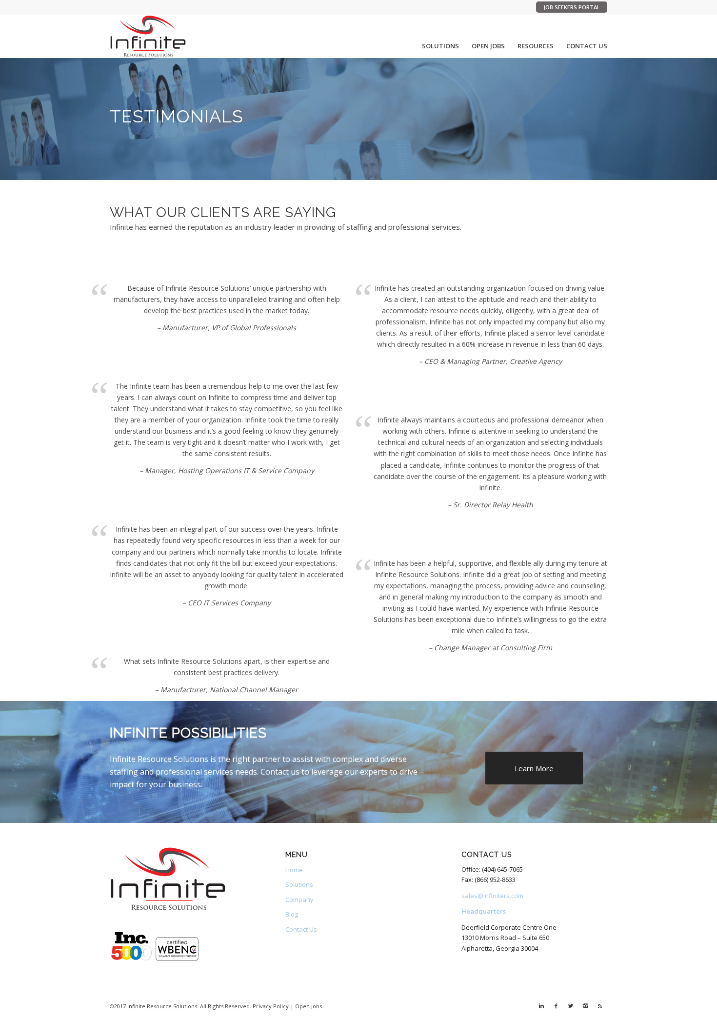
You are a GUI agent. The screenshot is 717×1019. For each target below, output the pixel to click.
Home (294, 869)
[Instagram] (585, 1006)
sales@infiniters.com (492, 895)
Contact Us (301, 929)
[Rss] (600, 1006)
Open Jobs (308, 1006)
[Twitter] (570, 1006)
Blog (291, 914)
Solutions (299, 884)
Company (299, 899)
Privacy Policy (271, 1006)
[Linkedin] (541, 1006)
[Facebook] (556, 1006)
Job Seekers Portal (571, 7)
